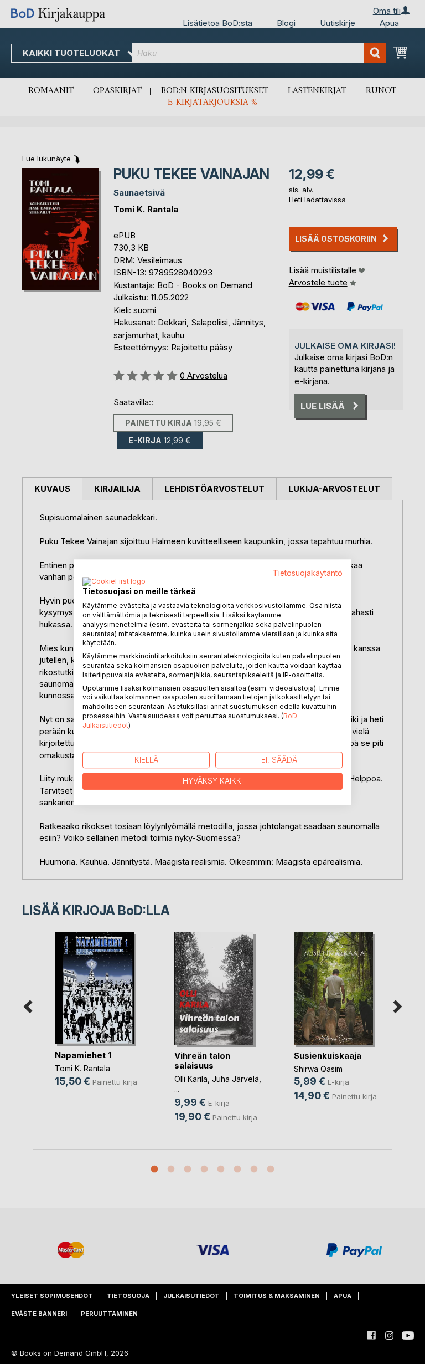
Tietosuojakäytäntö (308, 573)
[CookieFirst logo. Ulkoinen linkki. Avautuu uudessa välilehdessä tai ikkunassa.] (114, 583)
